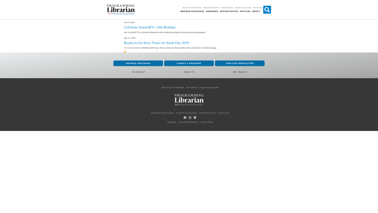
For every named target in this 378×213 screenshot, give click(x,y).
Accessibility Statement (188, 122)
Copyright (171, 122)
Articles (224, 113)
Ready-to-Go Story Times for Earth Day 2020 (156, 42)
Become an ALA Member (192, 7)
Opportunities (208, 113)
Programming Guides (243, 7)
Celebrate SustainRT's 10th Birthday (150, 27)
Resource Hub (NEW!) (211, 7)
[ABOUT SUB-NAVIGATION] (261, 11)
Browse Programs (138, 63)
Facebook (185, 117)
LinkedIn (195, 117)
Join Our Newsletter (240, 63)
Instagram (190, 117)
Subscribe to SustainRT (125, 51)
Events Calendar (227, 7)
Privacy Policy (207, 122)
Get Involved (257, 7)
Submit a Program (189, 63)
